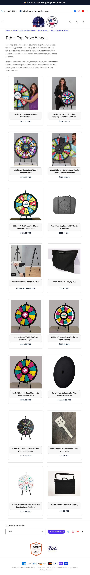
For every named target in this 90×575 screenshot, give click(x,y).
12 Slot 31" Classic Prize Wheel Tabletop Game (25, 115)
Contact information (46, 570)
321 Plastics (20, 567)
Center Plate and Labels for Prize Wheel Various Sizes (64, 394)
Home (7, 30)
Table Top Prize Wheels (60, 30)
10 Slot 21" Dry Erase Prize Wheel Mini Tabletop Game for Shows (26, 505)
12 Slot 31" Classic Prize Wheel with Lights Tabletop (64, 338)
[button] (70, 21)
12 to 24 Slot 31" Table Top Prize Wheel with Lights (26, 338)
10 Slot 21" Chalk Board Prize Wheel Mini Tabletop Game (25, 449)
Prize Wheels (43, 30)
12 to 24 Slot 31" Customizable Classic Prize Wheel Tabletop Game (64, 171)
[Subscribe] (42, 531)
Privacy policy (41, 567)
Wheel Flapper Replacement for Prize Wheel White (64, 449)
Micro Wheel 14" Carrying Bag (64, 282)
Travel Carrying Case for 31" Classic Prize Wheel (64, 227)
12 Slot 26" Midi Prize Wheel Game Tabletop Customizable (26, 227)
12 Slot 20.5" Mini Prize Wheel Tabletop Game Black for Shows (64, 115)
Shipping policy (73, 567)
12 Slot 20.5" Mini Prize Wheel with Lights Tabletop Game (26, 394)
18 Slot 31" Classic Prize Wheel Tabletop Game (25, 171)
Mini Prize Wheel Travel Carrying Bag (64, 504)
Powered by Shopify (29, 567)
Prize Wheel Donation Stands (24, 30)
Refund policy (51, 567)
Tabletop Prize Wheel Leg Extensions (25, 282)
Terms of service (62, 567)
